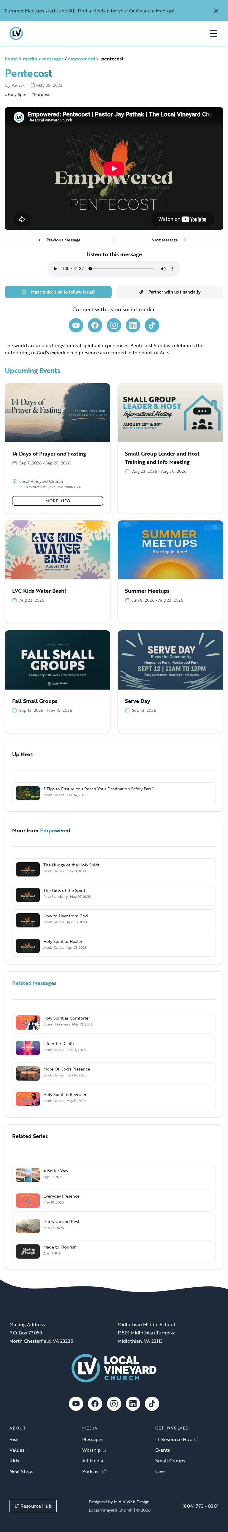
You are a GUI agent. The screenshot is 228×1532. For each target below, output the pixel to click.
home (11, 58)
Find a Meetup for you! (103, 10)
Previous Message (63, 240)
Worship (91, 1450)
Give (160, 1471)
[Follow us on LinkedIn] (133, 325)
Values (17, 1450)
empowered (81, 58)
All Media (92, 1460)
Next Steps (21, 1471)
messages (53, 58)
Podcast (91, 1471)
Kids (14, 1460)
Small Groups (170, 1460)
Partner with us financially (174, 292)
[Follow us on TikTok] (152, 325)
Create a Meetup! (155, 10)
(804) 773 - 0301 (200, 1505)
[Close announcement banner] (216, 11)
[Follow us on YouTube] (76, 325)
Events (162, 1450)
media (30, 58)
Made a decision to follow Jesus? (63, 292)
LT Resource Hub (173, 1439)
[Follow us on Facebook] (95, 325)
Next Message (164, 240)
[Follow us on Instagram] (114, 325)
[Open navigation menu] (214, 33)
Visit (14, 1439)
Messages (92, 1439)
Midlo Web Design (132, 1502)
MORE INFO (57, 501)
